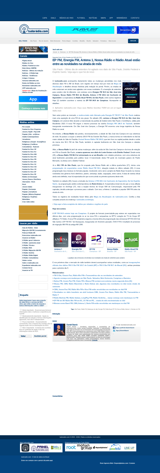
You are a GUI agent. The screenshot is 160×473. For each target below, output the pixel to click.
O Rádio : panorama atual (31, 243)
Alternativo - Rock (28, 182)
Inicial (55, 52)
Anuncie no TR (27, 270)
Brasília (82, 41)
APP (111, 18)
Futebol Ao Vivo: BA (29, 162)
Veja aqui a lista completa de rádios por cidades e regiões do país (81, 204)
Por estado (26, 127)
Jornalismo (26, 139)
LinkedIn (95, 340)
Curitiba (75, 41)
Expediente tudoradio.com (31, 265)
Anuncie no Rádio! (28, 238)
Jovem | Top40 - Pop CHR (31, 132)
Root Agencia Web (106, 463)
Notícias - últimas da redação (32, 71)
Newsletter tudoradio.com (31, 86)
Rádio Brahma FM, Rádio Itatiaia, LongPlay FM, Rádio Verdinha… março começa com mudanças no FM (96, 298)
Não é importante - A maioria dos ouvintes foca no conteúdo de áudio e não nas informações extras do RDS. (35, 329)
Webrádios (26, 199)
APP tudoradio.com (29, 88)
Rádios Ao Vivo (27, 63)
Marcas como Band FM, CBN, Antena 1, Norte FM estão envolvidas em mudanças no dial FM (92, 303)
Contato (132, 463)
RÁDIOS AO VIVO (66, 18)
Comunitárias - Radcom (30, 147)
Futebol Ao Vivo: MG (29, 154)
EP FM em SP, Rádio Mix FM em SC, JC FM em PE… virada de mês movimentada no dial (89, 301)
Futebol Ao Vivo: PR (29, 159)
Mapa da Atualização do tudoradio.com (111, 197)
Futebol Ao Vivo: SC (29, 164)
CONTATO (135, 18)
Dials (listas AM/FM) (29, 68)
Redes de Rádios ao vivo (31, 83)
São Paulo (33, 41)
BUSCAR (133, 41)
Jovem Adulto (27, 187)
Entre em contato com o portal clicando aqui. (37, 460)
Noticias (63, 52)
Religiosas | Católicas (30, 144)
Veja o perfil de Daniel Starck (125, 327)
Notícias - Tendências (30, 76)
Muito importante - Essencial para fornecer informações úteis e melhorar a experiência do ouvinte (35, 312)
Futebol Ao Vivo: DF (29, 172)
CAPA (44, 18)
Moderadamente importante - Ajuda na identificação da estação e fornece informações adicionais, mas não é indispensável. (35, 317)
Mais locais (112, 41)
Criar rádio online (28, 202)
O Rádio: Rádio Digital (30, 255)
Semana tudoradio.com (30, 81)
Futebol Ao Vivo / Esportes (31, 129)
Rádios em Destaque (29, 177)
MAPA (103, 18)
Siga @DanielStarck (122, 330)
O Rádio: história (28, 253)
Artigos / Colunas (28, 78)
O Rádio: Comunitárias (30, 258)
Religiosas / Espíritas (29, 197)
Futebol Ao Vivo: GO (29, 167)
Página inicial (27, 61)
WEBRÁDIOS (122, 18)
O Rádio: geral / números (31, 240)
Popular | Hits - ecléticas (31, 134)
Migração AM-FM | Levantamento (34, 230)
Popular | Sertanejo (29, 189)
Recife (89, 41)
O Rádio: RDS (27, 248)
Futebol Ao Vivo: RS (29, 157)
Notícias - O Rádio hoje (30, 73)
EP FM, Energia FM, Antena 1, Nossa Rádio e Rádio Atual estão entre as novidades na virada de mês (101, 52)
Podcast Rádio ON (28, 233)
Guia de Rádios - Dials (30, 228)
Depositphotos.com (121, 463)
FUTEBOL (81, 18)
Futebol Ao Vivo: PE (29, 174)
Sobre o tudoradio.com (30, 263)
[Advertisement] (96, 367)
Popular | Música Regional (31, 194)
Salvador (95, 41)
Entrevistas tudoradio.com (31, 235)
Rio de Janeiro (43, 41)
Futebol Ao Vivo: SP (29, 149)
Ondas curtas (27, 260)
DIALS (53, 18)
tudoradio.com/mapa (85, 200)
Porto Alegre (66, 41)
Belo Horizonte (55, 41)
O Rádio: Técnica (28, 245)
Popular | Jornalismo (29, 192)
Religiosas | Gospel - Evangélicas (34, 142)
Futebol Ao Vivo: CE (29, 169)
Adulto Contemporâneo (30, 137)
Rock (24, 184)
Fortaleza (103, 41)
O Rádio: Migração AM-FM (31, 250)
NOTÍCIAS (93, 18)
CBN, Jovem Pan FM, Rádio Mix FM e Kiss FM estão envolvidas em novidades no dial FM (90, 289)
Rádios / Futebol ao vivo (30, 66)
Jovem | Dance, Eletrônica (31, 179)
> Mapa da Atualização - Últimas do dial (34, 91)
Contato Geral (27, 268)
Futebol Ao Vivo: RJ (29, 152)
